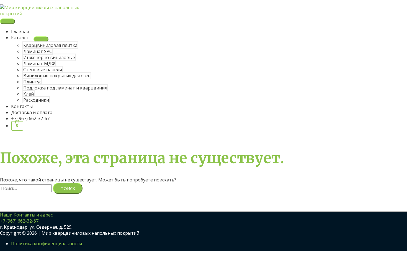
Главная (20, 31)
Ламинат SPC (37, 51)
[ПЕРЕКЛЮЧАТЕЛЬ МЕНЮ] (41, 39)
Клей (28, 94)
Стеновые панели (42, 70)
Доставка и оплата (31, 112)
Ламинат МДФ (39, 63)
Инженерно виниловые (49, 57)
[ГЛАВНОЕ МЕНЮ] (7, 21)
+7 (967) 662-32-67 (30, 118)
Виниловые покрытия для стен (57, 76)
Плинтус (32, 82)
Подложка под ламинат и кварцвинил (65, 88)
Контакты (22, 106)
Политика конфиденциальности (46, 244)
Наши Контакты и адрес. (26, 215)
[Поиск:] (26, 188)
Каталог (20, 38)
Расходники (36, 100)
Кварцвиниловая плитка (50, 45)
